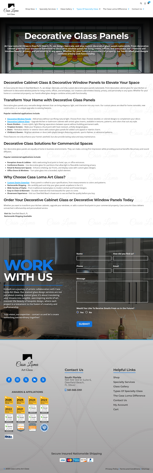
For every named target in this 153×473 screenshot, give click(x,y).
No (90, 312)
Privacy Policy (112, 469)
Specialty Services (48, 9)
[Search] (140, 3)
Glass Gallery (66, 9)
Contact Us (137, 9)
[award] (9, 404)
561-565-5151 (74, 390)
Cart (116, 409)
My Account (120, 404)
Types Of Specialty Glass (88, 9)
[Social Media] (10, 381)
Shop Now (30, 9)
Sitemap (145, 469)
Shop (116, 377)
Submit (84, 324)
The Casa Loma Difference (115, 9)
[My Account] (144, 3)
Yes (82, 312)
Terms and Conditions (130, 469)
